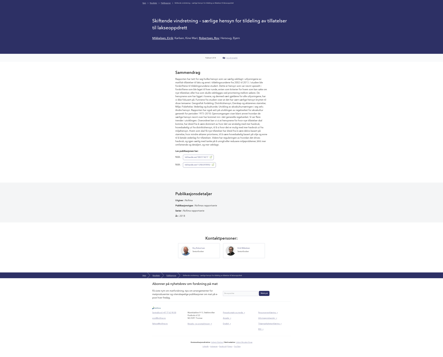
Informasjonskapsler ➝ (267, 318)
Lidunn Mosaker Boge (244, 342)
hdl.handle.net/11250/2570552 (198, 165)
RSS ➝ (260, 329)
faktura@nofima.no (160, 324)
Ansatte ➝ (227, 318)
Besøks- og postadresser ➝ (200, 324)
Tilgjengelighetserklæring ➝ (269, 324)
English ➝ (227, 324)
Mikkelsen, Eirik (162, 38)
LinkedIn (206, 346)
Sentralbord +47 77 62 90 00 (164, 313)
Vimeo (230, 346)
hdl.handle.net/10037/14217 (197, 157)
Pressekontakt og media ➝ (234, 313)
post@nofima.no (159, 318)
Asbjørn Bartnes (217, 342)
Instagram (214, 346)
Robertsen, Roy (209, 38)
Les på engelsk (232, 58)
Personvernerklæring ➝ (268, 313)
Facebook (222, 346)
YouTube (237, 346)
